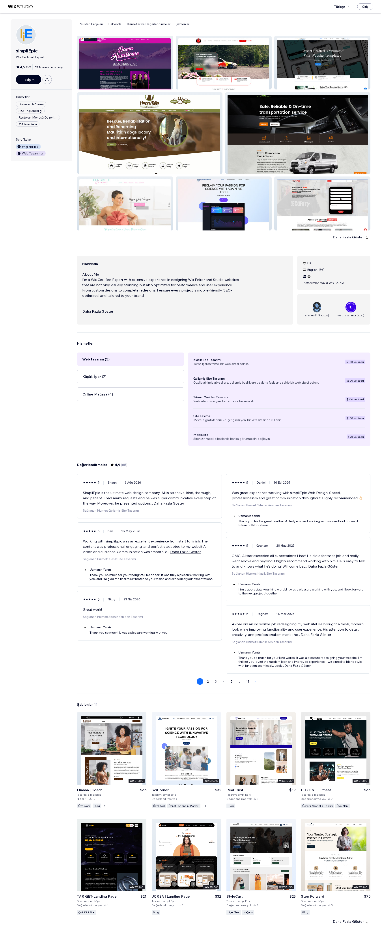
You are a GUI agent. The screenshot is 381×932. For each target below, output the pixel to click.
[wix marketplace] (20, 6)
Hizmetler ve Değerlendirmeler (148, 24)
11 (247, 681)
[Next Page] (255, 681)
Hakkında (114, 24)
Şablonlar (182, 24)
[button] (125, 62)
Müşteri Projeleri (91, 24)
